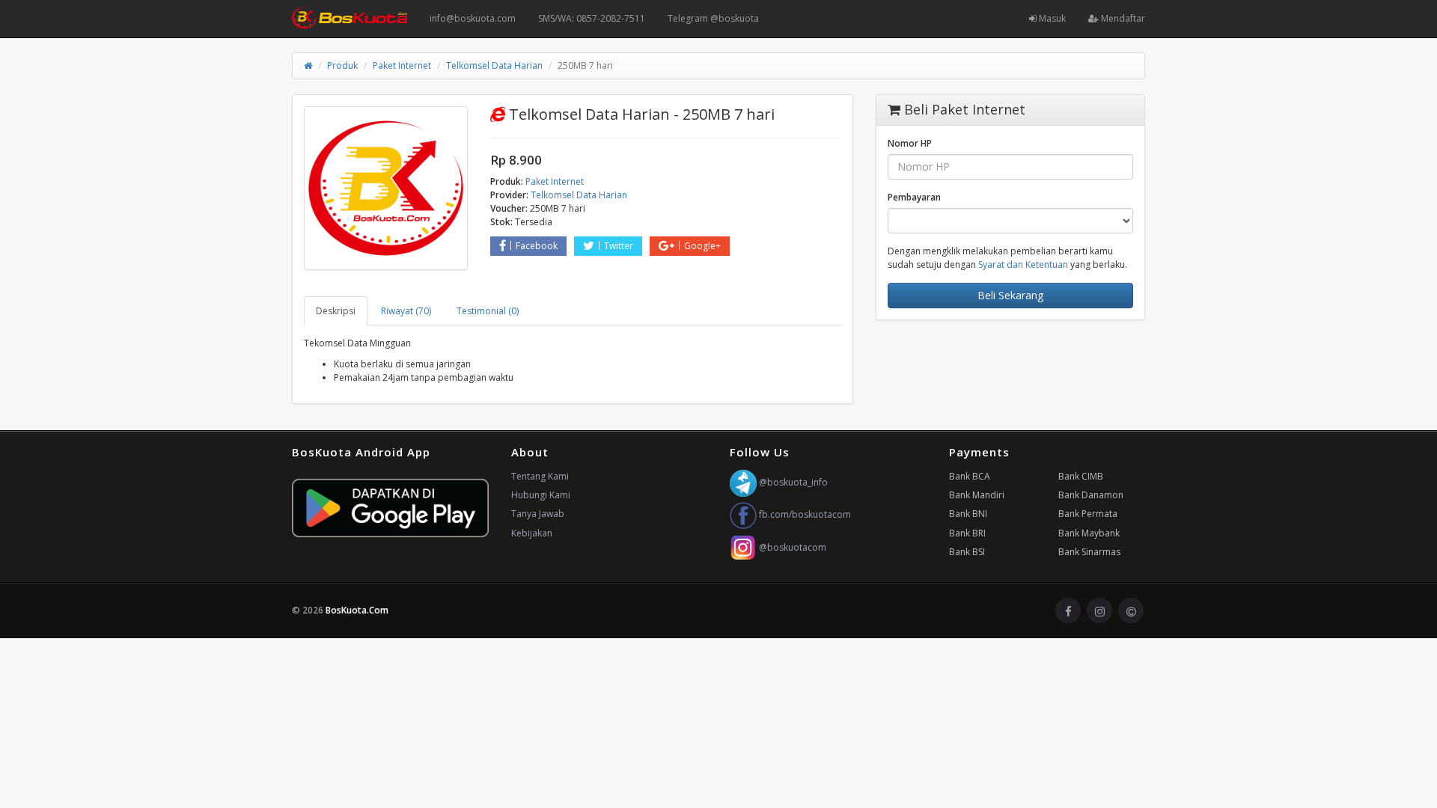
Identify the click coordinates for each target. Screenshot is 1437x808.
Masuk (1051, 18)
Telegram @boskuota (713, 18)
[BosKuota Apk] (390, 508)
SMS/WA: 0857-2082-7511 (591, 18)
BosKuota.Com (358, 610)
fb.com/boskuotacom (804, 514)
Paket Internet (402, 65)
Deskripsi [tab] (336, 310)
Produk (342, 65)
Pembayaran (914, 197)
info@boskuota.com (473, 18)
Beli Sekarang (1010, 295)
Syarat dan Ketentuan (1023, 264)
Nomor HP (910, 143)
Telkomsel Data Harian (494, 65)
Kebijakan (531, 533)
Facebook (537, 245)
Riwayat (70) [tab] (406, 310)
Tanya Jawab (537, 513)
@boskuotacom (791, 547)
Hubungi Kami (540, 495)
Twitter (618, 245)
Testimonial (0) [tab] (488, 310)
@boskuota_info (792, 482)
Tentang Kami (540, 476)
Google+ (702, 245)
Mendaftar (1122, 18)
